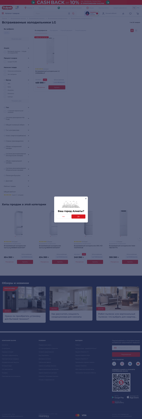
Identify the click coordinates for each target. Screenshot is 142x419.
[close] (85, 198)
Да (78, 216)
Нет (63, 216)
